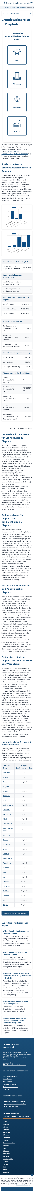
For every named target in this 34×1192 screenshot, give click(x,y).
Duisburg (6, 1172)
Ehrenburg (6, 800)
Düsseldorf (6, 1135)
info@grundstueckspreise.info (16, 1101)
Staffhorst (6, 835)
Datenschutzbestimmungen (23, 1185)
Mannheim (6, 1156)
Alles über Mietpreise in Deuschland (14, 1065)
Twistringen (7, 863)
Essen (5, 1122)
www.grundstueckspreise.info (16, 1104)
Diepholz (6, 882)
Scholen (5, 819)
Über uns (6, 1089)
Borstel (5, 840)
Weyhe (5, 905)
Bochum (5, 1169)
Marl (4, 877)
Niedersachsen (21, 7)
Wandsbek (6, 1132)
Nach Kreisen (7, 1079)
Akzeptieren (17, 1189)
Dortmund (6, 1137)
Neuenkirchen (8, 858)
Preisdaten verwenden (10, 1087)
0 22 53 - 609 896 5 (12, 1106)
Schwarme (6, 810)
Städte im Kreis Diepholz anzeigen (15, 913)
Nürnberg (6, 1164)
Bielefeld (6, 1145)
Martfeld (6, 854)
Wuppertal (6, 1153)
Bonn (4, 1148)
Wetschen (6, 886)
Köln (4, 1167)
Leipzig (5, 1140)
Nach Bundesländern (10, 1076)
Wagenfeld (6, 786)
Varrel (5, 782)
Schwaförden (7, 824)
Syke (4, 872)
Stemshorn (7, 814)
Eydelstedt (6, 773)
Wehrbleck (6, 796)
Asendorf (6, 868)
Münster (5, 1127)
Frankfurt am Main (9, 1143)
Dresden (5, 1161)
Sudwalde (6, 844)
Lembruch (6, 895)
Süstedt (5, 777)
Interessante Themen (10, 1084)
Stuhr (5, 900)
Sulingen (6, 791)
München (6, 1151)
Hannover (6, 1124)
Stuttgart (6, 1130)
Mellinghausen (8, 805)
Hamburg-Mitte (8, 1159)
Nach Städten (7, 1081)
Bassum (5, 849)
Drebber (6, 891)
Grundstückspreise (9, 7)
